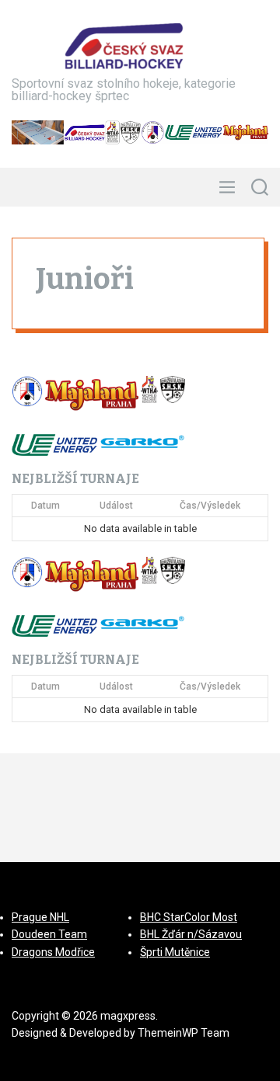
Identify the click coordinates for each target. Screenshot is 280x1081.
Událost (116, 505)
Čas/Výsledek (210, 505)
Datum (45, 505)
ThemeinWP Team (183, 1033)
